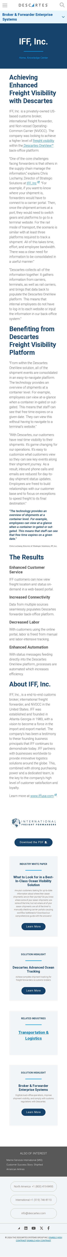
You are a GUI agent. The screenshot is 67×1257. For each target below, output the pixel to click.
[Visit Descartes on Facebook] (48, 1228)
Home (22, 57)
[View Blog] (19, 1228)
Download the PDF (32, 842)
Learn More (33, 926)
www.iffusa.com (42, 796)
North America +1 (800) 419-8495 (33, 1186)
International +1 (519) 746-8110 (33, 1199)
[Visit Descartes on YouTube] (34, 1228)
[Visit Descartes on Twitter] (41, 1228)
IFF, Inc (32, 183)
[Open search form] (62, 5)
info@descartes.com (33, 1213)
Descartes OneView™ (38, 146)
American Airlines (16, 1169)
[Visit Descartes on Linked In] (25, 1228)
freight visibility (43, 141)
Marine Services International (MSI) (24, 1160)
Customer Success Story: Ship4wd (25, 1164)
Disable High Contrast (39, 1240)
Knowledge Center (37, 57)
